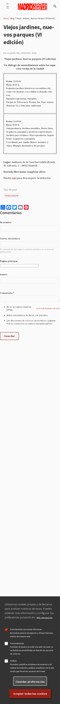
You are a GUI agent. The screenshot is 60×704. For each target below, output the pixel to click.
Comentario (6, 293)
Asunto (3, 274)
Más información (44, 617)
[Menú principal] (7, 6)
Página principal (8, 261)
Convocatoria (11, 195)
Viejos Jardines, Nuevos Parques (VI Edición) (35, 18)
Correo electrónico (10, 238)
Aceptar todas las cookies (30, 693)
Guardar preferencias (30, 681)
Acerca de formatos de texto (48, 308)
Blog (12, 18)
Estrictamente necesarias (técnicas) (26, 629)
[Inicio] (32, 6)
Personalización (17, 643)
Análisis (13, 660)
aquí (14, 178)
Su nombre (5, 222)
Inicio (5, 18)
